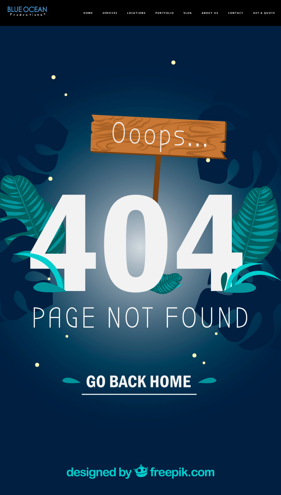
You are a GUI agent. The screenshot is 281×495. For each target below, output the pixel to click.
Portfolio (164, 12)
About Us (210, 12)
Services (110, 12)
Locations (136, 12)
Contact (235, 12)
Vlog (188, 12)
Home (88, 12)
